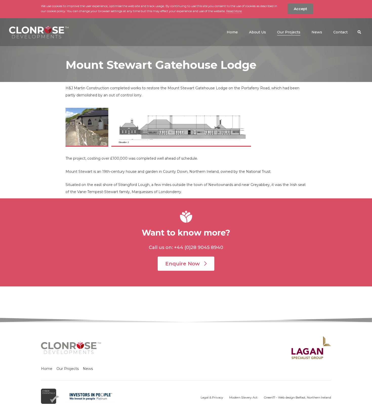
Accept (300, 9)
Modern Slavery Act (243, 397)
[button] (359, 32)
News (88, 368)
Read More (234, 11)
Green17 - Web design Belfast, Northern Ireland (297, 397)
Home (46, 368)
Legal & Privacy (212, 397)
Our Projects (67, 368)
